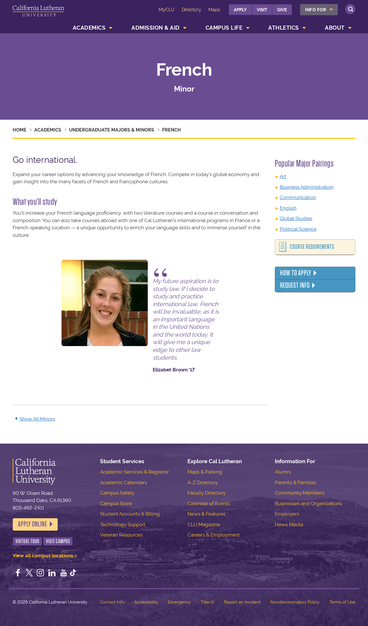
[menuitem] (319, 9)
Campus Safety (117, 493)
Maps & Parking (204, 472)
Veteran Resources (121, 535)
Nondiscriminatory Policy (294, 602)
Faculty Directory (206, 493)
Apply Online (32, 524)
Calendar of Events (208, 503)
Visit (262, 9)
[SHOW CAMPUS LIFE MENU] (248, 27)
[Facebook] (18, 573)
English (288, 208)
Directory (191, 9)
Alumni (283, 472)
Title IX (207, 602)
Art (283, 176)
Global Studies (296, 218)
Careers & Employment (213, 535)
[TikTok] (73, 573)
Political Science (298, 229)
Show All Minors (37, 419)
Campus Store (116, 503)
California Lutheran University (38, 14)
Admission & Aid (155, 27)
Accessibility (146, 602)
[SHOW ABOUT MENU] (350, 27)
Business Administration (307, 187)
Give (282, 9)
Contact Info (112, 602)
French (171, 130)
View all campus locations (43, 555)
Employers (287, 514)
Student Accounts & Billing (130, 514)
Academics (89, 27)
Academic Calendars (123, 482)
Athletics (283, 27)
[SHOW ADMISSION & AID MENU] (185, 27)
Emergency (179, 602)
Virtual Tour (27, 541)
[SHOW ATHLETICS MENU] (304, 27)
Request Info (295, 285)
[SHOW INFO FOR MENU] (331, 9)
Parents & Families (295, 482)
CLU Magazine (203, 524)
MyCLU (166, 9)
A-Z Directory (202, 482)
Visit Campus (58, 541)
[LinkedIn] (52, 573)
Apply (240, 9)
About (335, 27)
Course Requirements (312, 246)
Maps (214, 9)
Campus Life (224, 27)
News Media (289, 524)
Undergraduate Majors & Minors (111, 130)
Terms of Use (342, 602)
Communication (298, 197)
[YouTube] (63, 573)
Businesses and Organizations (308, 503)
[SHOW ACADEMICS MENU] (111, 27)
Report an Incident (242, 602)
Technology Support (122, 524)
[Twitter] (29, 573)
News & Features (206, 514)
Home (19, 130)
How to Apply (295, 273)
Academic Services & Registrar (134, 472)
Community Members (299, 493)
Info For (315, 9)
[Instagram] (40, 573)
